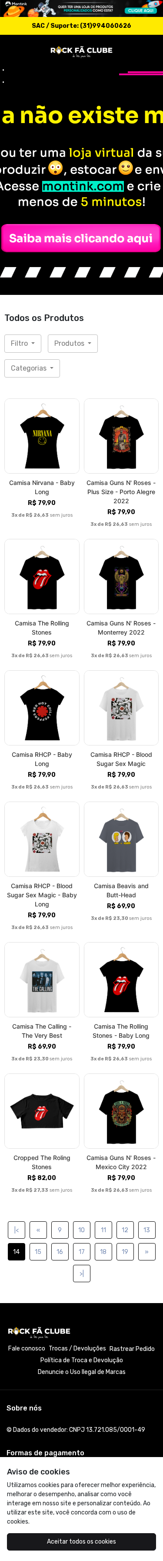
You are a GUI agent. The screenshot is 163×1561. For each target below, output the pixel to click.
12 (125, 1230)
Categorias (29, 368)
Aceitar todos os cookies (81, 1541)
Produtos (70, 343)
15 (38, 1252)
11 (103, 1230)
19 (125, 1252)
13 (146, 1230)
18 (103, 1252)
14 (16, 1252)
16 (60, 1252)
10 (81, 1230)
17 (82, 1252)
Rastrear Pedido (132, 1349)
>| (82, 1273)
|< (16, 1230)
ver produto (42, 436)
